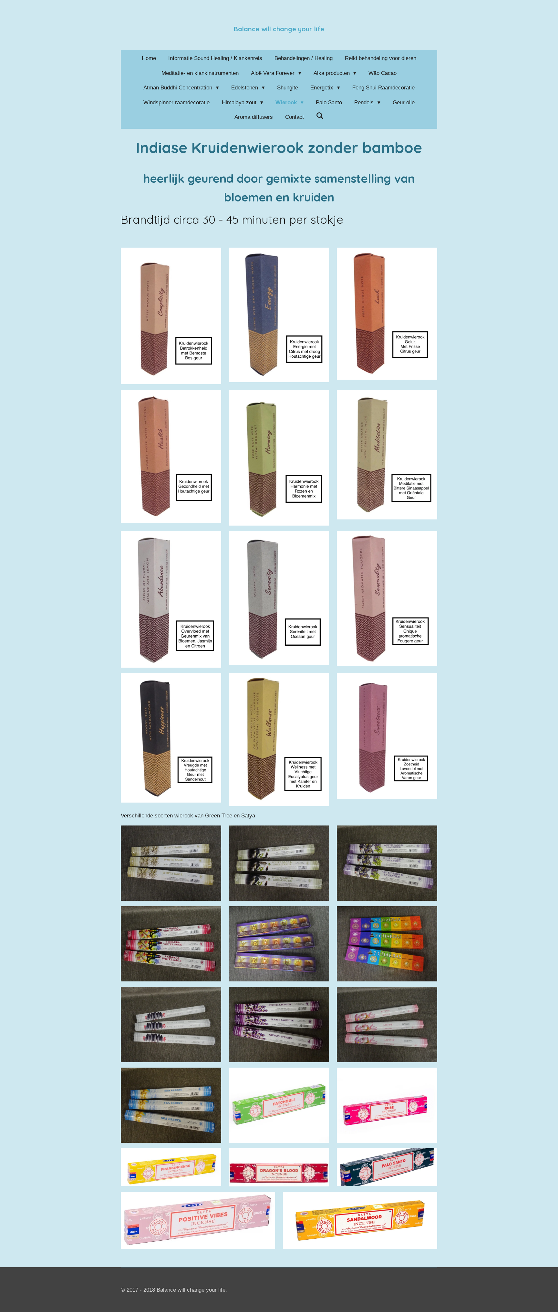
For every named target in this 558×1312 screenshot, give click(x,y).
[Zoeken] (320, 116)
